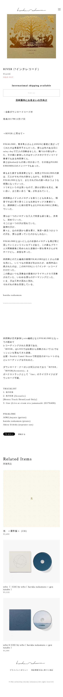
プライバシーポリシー (19, 670)
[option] (31, 33)
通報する (22, 434)
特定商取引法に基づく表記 (42, 670)
